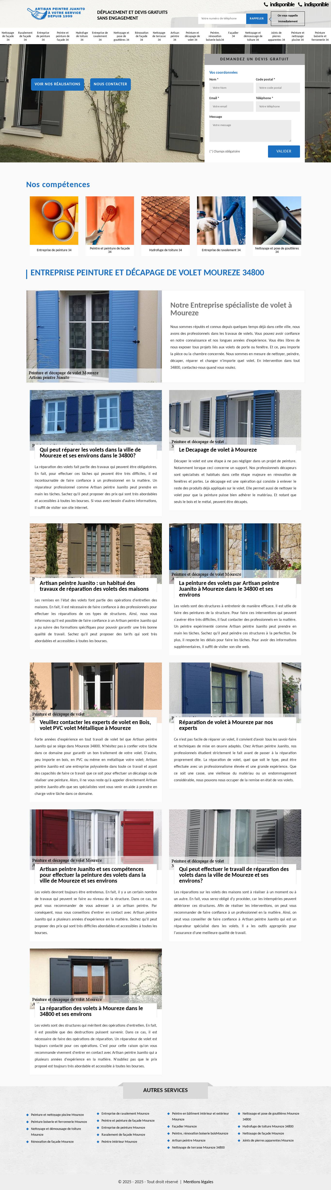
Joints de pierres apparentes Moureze (268, 1140)
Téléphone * (264, 98)
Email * (214, 98)
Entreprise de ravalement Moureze (125, 1114)
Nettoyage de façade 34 (8, 36)
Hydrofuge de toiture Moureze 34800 (268, 1126)
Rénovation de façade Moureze (52, 1142)
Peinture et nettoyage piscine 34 (297, 36)
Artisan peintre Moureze (188, 1140)
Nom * (214, 79)
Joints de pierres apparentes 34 (276, 36)
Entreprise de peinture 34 (43, 36)
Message (215, 117)
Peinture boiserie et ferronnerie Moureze (59, 1122)
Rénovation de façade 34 (141, 36)
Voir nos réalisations (57, 84)
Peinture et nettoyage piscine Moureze (57, 1115)
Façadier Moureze (184, 1126)
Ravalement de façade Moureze (123, 1135)
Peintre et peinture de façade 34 (63, 36)
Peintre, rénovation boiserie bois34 (215, 36)
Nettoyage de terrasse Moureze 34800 (198, 1148)
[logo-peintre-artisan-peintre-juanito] (56, 13)
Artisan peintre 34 (175, 36)
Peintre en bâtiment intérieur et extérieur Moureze (200, 1116)
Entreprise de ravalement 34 (100, 36)
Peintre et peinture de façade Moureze (128, 1121)
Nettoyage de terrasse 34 (159, 36)
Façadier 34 (233, 35)
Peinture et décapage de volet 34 (192, 36)
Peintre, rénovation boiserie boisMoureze (200, 1133)
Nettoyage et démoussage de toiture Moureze (56, 1132)
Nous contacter (110, 84)
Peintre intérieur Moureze (119, 1142)
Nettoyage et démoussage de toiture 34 (253, 36)
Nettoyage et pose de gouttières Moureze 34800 (271, 1116)
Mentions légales (198, 1182)
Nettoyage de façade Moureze (263, 1133)
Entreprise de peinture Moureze (123, 1128)
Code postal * (265, 79)
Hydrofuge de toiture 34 (82, 36)
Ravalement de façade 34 (25, 36)
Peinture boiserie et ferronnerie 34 (320, 36)
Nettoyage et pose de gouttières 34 (121, 36)
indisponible (281, 5)
